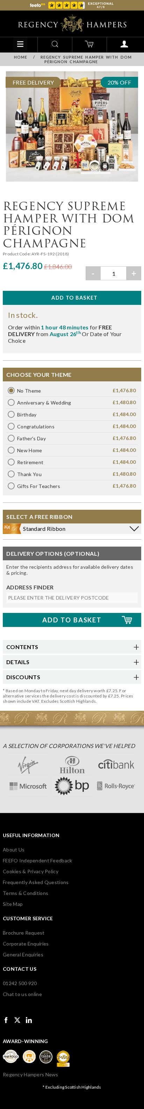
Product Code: (17, 253)
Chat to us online (22, 994)
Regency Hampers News (30, 1074)
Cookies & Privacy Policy (30, 871)
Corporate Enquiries (26, 944)
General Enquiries (23, 954)
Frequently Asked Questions (36, 882)
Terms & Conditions (25, 893)
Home (20, 57)
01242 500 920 (20, 983)
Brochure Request (23, 933)
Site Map (13, 904)
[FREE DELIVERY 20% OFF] (72, 182)
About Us (13, 850)
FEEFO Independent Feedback (37, 860)
